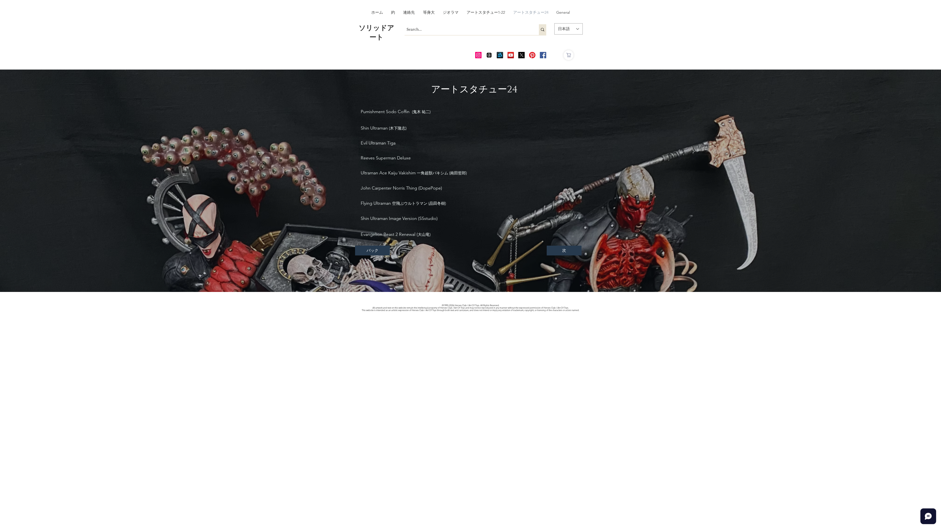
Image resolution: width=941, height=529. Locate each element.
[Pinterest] (532, 55)
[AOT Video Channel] (511, 55)
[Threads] (489, 55)
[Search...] (542, 29)
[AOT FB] (543, 55)
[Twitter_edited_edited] (521, 55)
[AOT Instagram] (478, 55)
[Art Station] (500, 55)
